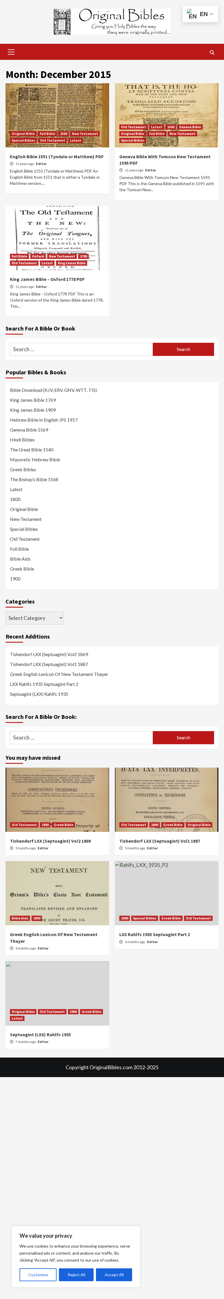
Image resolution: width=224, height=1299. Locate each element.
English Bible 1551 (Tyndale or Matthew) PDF (57, 156)
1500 (63, 133)
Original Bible (23, 133)
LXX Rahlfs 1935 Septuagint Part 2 (44, 684)
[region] (76, 1256)
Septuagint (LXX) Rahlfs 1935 (39, 694)
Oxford (38, 256)
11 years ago (24, 163)
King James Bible (71, 263)
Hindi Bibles (22, 439)
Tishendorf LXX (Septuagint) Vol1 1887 (49, 664)
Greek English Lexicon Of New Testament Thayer (59, 674)
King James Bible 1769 (33, 400)
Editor (41, 163)
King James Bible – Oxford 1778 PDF (47, 279)
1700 (83, 256)
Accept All (114, 1274)
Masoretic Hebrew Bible (35, 459)
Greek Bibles (23, 469)
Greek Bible (22, 568)
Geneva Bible (190, 127)
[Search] (212, 52)
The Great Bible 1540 (31, 449)
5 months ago (25, 848)
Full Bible (47, 133)
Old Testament (52, 140)
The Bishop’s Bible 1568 (34, 479)
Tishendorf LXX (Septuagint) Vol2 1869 (49, 654)
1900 (15, 578)
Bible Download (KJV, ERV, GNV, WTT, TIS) (53, 390)
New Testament (85, 133)
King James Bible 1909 (33, 410)
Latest (75, 140)
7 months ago (25, 1041)
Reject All (76, 1274)
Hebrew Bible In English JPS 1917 (44, 419)
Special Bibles (23, 140)
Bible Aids (20, 558)
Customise (38, 1274)
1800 (15, 499)
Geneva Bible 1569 (29, 429)
